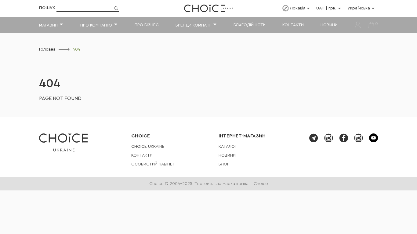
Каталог (228, 146)
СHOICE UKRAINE (148, 146)
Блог (224, 164)
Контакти (293, 25)
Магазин (48, 25)
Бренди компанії (193, 25)
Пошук (47, 8)
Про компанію (96, 25)
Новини (329, 25)
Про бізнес (147, 25)
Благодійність (250, 25)
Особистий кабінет (153, 164)
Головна (47, 49)
